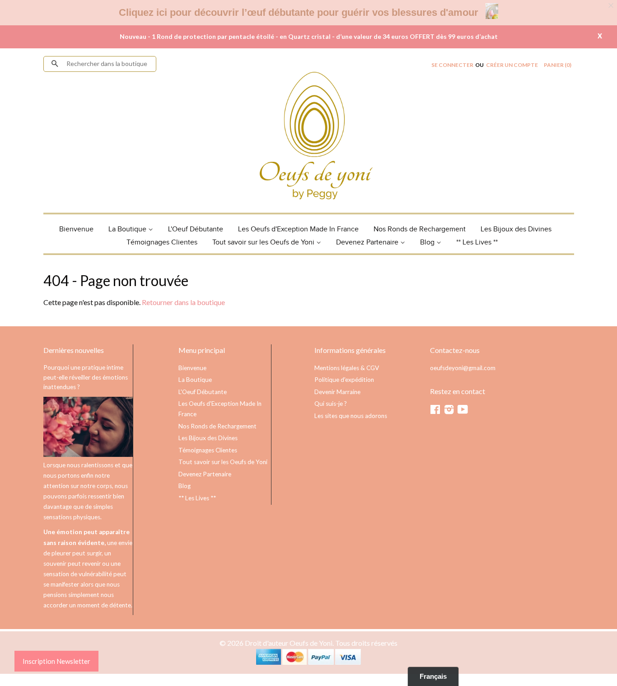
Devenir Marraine (337, 391)
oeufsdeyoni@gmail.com (462, 367)
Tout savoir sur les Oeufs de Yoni (264, 242)
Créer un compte (512, 64)
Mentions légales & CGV (346, 367)
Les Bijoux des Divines (516, 229)
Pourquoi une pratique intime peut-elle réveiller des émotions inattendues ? (85, 377)
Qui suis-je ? (330, 403)
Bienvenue (76, 229)
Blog (428, 242)
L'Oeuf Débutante (195, 229)
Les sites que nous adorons (350, 415)
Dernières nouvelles (73, 350)
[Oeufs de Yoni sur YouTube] (463, 411)
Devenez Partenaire (368, 242)
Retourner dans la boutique (183, 302)
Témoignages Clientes (161, 242)
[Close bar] (611, 5)
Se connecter (452, 64)
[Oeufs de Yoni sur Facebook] (435, 411)
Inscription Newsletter (56, 661)
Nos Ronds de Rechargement (420, 229)
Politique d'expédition (344, 379)
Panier (557, 64)
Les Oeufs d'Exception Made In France (298, 229)
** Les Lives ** (477, 242)
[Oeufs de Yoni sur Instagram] (449, 411)
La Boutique (128, 229)
